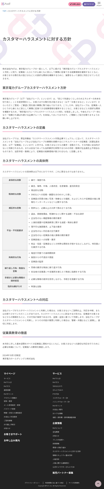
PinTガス (7, 386)
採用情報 (56, 444)
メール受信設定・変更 (12, 405)
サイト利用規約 (74, 483)
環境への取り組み (59, 448)
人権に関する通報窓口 (61, 463)
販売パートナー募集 (63, 472)
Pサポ (55, 394)
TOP (4, 11)
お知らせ (7, 428)
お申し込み (76, 4)
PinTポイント (8, 394)
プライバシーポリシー (32, 483)
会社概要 (56, 432)
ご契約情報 (8, 421)
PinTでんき (8, 382)
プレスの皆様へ (58, 440)
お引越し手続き (9, 425)
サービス (7, 378)
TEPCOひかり (57, 386)
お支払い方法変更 (10, 417)
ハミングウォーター (60, 402)
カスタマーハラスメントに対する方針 (67, 451)
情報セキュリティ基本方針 (62, 455)
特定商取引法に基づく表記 (54, 483)
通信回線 (7, 390)
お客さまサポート (13, 434)
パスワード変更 (9, 409)
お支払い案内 (58, 410)
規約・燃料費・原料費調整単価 (64, 417)
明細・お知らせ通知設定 (13, 413)
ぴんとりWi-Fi (58, 390)
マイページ (90, 4)
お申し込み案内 (12, 440)
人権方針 (56, 459)
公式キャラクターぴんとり (63, 467)
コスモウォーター (59, 398)
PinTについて (57, 428)
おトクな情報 (58, 413)
